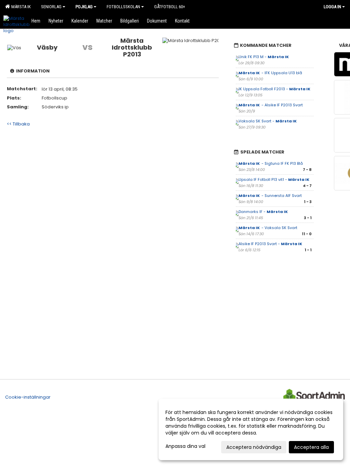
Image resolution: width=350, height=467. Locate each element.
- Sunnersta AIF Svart (270, 195)
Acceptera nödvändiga (253, 447)
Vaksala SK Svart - (268, 121)
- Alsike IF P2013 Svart (271, 105)
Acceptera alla (311, 447)
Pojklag (84, 6)
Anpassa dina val (185, 446)
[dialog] (251, 429)
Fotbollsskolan (123, 6)
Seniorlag (51, 6)
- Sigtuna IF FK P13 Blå (271, 163)
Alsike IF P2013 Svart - (271, 243)
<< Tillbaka (18, 124)
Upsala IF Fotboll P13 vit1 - (274, 179)
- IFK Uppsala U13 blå (270, 73)
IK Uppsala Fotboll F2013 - (275, 89)
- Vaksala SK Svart (268, 227)
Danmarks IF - (263, 211)
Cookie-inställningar (28, 397)
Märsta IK (20, 6)
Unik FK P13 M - (264, 56)
